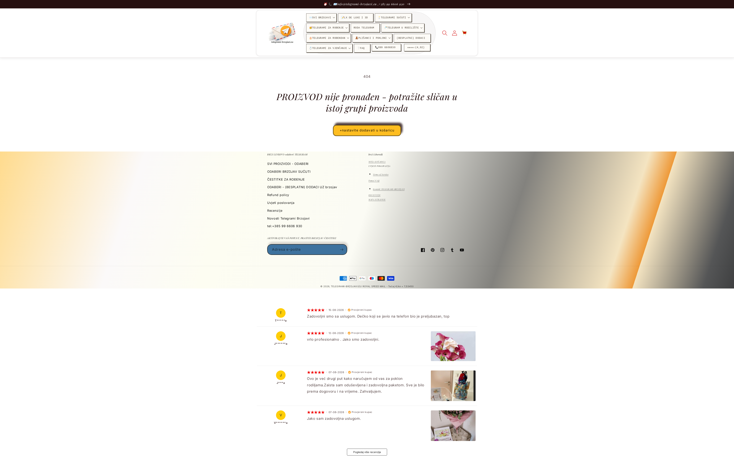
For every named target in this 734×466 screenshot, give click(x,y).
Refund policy (278, 195)
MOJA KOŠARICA (377, 161)
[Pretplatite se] (342, 249)
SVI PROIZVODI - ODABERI (288, 164)
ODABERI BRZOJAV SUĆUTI (288, 171)
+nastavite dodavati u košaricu (367, 130)
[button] (321, 17)
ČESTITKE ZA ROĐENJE (286, 179)
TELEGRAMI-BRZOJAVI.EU (347, 286)
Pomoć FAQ (374, 180)
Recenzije (274, 210)
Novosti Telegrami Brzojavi (288, 218)
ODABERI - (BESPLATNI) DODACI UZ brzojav (302, 187)
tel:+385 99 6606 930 (284, 226)
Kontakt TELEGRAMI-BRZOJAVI (388, 189)
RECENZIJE (374, 195)
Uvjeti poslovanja (281, 203)
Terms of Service (380, 174)
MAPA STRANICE (377, 199)
